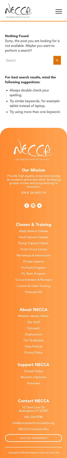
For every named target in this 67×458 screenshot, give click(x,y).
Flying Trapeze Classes (33, 243)
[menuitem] (58, 10)
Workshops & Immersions (33, 255)
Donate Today (33, 371)
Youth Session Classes (33, 237)
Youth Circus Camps (33, 249)
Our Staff (34, 322)
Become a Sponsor (33, 377)
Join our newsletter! (33, 438)
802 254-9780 (33, 417)
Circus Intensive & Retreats (33, 280)
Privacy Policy (33, 353)
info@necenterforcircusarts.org (33, 423)
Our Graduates (34, 340)
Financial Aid (33, 292)
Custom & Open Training (33, 286)
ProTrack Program (33, 268)
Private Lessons (33, 261)
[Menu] (58, 10)
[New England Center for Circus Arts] (28, 10)
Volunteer (33, 383)
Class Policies (33, 346)
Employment (33, 334)
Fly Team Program (33, 274)
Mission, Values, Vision (33, 316)
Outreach (33, 328)
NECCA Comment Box (33, 429)
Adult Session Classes (33, 231)
